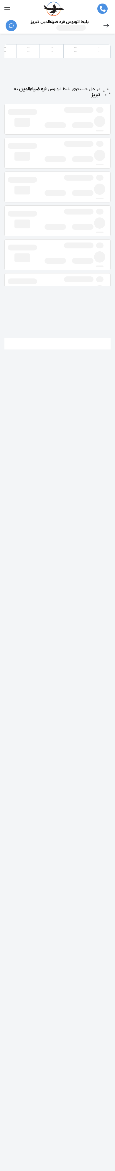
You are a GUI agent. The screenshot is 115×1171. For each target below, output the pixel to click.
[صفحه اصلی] (53, 8)
